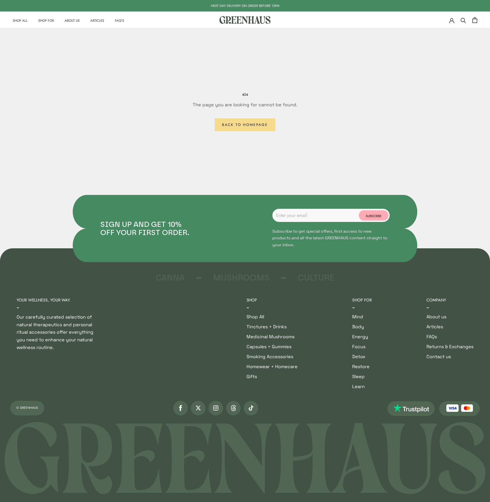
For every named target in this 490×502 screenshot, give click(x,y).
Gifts (252, 376)
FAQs (431, 337)
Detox (358, 356)
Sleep (358, 376)
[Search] (463, 20)
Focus (358, 346)
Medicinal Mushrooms (271, 337)
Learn (358, 386)
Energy (360, 337)
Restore (361, 366)
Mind (357, 317)
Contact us (438, 356)
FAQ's (119, 20)
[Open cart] (474, 20)
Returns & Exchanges (449, 346)
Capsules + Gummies (269, 346)
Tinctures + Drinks (267, 327)
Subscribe (374, 216)
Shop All (255, 317)
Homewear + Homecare (272, 366)
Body (358, 327)
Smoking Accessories (270, 356)
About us (436, 317)
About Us (72, 20)
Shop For (46, 20)
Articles (97, 20)
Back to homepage (245, 124)
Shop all (20, 20)
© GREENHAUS (27, 407)
